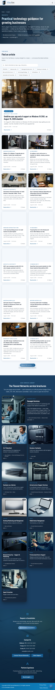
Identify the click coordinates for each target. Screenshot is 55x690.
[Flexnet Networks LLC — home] (9, 2)
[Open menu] (52, 2)
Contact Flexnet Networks (21, 655)
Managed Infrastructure (28, 69)
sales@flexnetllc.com (27, 651)
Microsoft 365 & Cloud (9, 72)
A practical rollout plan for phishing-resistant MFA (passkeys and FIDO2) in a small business (39, 304)
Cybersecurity (14, 69)
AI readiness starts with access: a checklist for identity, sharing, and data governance (39, 155)
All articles (5, 69)
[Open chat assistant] (51, 686)
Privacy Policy (43, 685)
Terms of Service (44, 687)
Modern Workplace (24, 75)
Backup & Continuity (42, 69)
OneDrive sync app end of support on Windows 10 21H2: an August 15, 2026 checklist (25, 117)
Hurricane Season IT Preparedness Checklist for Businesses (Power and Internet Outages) (12, 304)
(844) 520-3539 (30, 646)
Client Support (37, 655)
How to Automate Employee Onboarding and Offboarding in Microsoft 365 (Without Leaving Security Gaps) (40, 193)
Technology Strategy (23, 72)
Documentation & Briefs (8, 687)
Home (3, 12)
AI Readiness (36, 72)
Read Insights (26, 677)
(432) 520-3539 (31, 643)
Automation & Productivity (9, 75)
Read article (7, 129)
